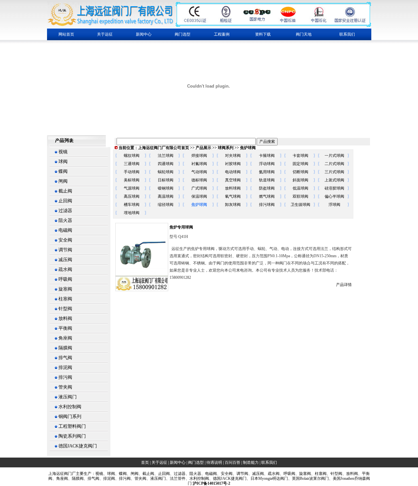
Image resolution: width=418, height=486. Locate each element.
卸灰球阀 (233, 204)
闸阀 (63, 181)
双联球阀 (300, 196)
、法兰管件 (175, 478)
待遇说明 (214, 462)
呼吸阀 (65, 279)
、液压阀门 (156, 478)
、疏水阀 (272, 473)
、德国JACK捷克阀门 (228, 478)
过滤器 (65, 210)
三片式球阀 (334, 172)
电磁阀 (65, 230)
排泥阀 (65, 367)
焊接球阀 (199, 155)
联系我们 (347, 34)
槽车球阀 (131, 204)
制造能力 (251, 462)
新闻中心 (177, 462)
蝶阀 (63, 171)
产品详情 (344, 284)
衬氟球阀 (199, 163)
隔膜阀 (65, 347)
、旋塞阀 (303, 473)
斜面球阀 (300, 180)
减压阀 (65, 259)
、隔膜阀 (76, 478)
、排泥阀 (107, 478)
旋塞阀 (65, 289)
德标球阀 (199, 180)
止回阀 (65, 200)
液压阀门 (67, 396)
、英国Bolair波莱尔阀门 (308, 478)
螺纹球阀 (131, 155)
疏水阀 (65, 269)
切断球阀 (300, 172)
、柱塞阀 (319, 473)
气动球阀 (199, 172)
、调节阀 (240, 473)
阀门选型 (196, 462)
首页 (145, 462)
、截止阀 (146, 473)
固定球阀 (300, 163)
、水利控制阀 (197, 478)
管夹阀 (65, 387)
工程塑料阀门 (72, 426)
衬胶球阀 (233, 163)
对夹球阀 (233, 155)
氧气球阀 (233, 196)
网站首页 (66, 34)
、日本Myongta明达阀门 (267, 478)
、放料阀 (350, 473)
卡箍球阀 (267, 155)
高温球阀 (165, 196)
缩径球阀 (165, 204)
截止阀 (65, 191)
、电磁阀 (209, 473)
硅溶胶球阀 (334, 188)
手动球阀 (131, 172)
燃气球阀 (267, 196)
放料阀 (65, 318)
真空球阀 (233, 180)
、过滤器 (177, 473)
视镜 (63, 151)
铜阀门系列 (69, 416)
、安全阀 (225, 473)
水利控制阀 (69, 406)
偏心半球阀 (334, 196)
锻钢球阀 (165, 188)
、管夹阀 (138, 478)
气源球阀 (131, 188)
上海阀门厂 (62, 473)
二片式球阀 (334, 163)
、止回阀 (162, 473)
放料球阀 (233, 188)
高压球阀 (131, 196)
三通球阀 (131, 163)
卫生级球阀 (300, 204)
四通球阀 (165, 163)
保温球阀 (199, 196)
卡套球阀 (300, 155)
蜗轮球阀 (165, 172)
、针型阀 (334, 473)
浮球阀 (334, 204)
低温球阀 (300, 188)
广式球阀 (199, 188)
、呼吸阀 (287, 473)
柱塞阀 (65, 298)
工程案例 (222, 34)
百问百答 (232, 462)
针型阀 (65, 308)
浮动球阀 (267, 163)
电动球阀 (233, 172)
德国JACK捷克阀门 (77, 446)
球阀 (63, 161)
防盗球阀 (267, 188)
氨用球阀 (267, 172)
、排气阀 (91, 478)
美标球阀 (131, 180)
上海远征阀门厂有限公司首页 (163, 147)
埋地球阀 (131, 212)
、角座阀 (60, 478)
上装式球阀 (334, 180)
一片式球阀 (334, 155)
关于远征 (159, 462)
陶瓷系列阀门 (72, 436)
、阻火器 (193, 473)
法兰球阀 (165, 155)
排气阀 (65, 357)
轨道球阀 (267, 180)
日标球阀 (165, 180)
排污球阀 (267, 204)
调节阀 (65, 249)
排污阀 (65, 377)
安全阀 (65, 240)
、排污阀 (123, 478)
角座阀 (65, 338)
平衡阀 (65, 328)
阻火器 (65, 220)
